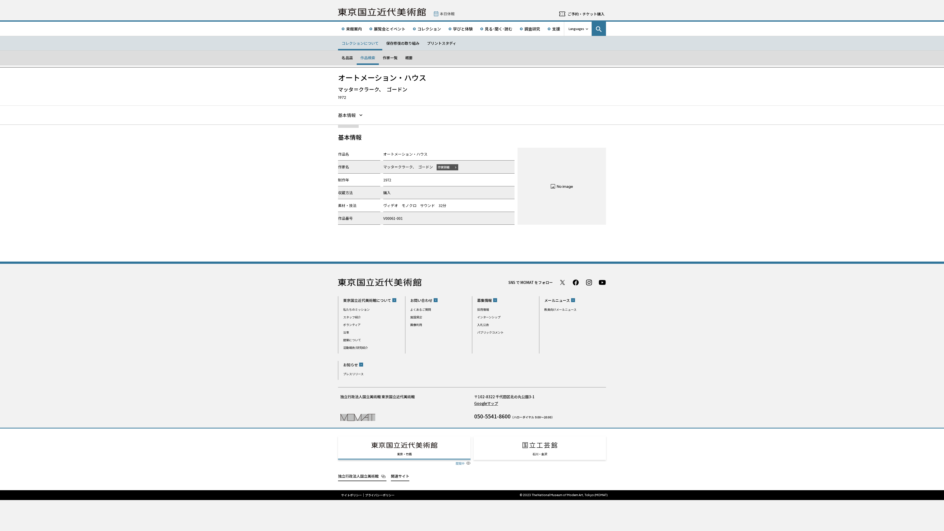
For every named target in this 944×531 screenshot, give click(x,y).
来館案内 (354, 29)
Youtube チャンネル (602, 282)
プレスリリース (353, 374)
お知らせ (350, 364)
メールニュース (557, 300)
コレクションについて (360, 43)
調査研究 (532, 29)
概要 (409, 57)
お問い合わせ (421, 300)
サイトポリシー (351, 495)
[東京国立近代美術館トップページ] (382, 12)
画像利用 (416, 325)
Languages (576, 29)
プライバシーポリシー (380, 495)
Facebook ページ (575, 282)
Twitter (562, 282)
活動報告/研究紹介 (355, 347)
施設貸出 (416, 317)
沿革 (346, 332)
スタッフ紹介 (352, 317)
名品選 (347, 57)
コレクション (429, 29)
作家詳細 (444, 167)
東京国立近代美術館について (367, 300)
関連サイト (400, 476)
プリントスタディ (441, 43)
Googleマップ (486, 403)
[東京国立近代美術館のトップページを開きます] (357, 417)
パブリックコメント (490, 332)
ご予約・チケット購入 (586, 13)
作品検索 (367, 57)
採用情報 (483, 309)
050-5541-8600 (492, 416)
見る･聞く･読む (498, 29)
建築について (352, 340)
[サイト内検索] (599, 29)
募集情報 (484, 300)
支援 (556, 29)
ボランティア (352, 325)
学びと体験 (463, 29)
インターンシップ (489, 317)
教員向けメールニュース (560, 309)
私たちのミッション (356, 309)
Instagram (589, 282)
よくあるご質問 (420, 309)
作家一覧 (390, 57)
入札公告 (483, 325)
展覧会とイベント (389, 29)
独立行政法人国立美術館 (358, 476)
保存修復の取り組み (402, 43)
